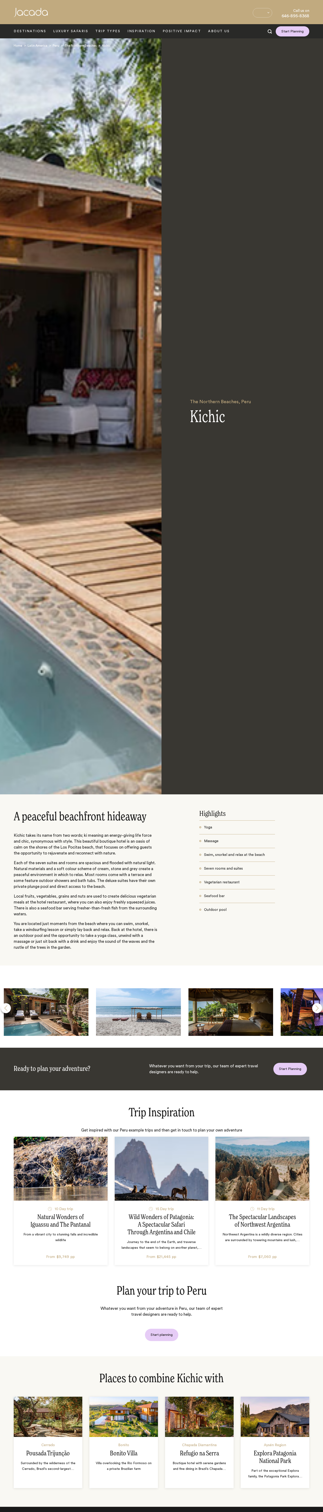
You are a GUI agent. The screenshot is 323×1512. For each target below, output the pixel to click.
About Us (219, 31)
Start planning (162, 1335)
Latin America (37, 45)
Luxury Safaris (70, 31)
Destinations (30, 31)
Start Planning (292, 31)
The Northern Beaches (81, 45)
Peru (56, 45)
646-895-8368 (295, 16)
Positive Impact (182, 31)
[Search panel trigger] (270, 31)
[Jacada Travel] (31, 15)
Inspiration (141, 31)
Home (18, 45)
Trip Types (107, 31)
